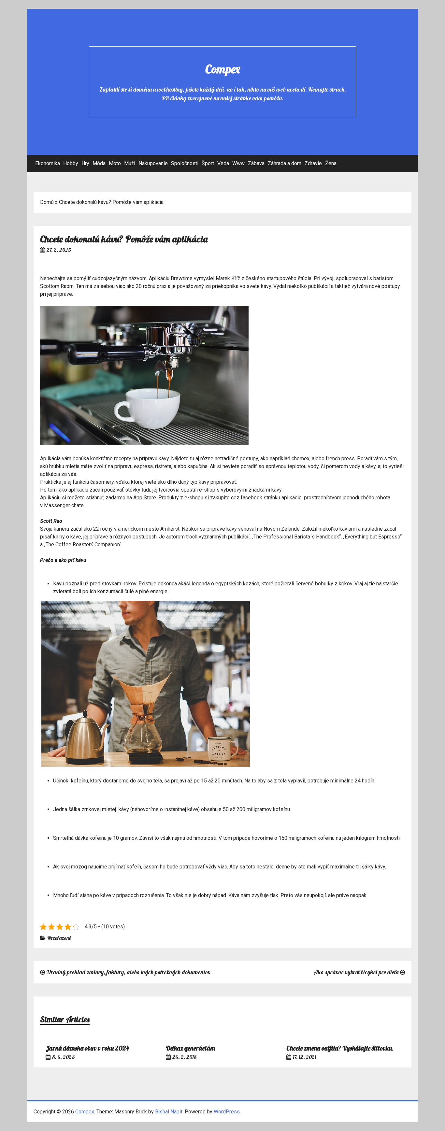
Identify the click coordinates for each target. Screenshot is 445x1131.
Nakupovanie (153, 163)
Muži (129, 163)
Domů (47, 202)
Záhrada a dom (284, 163)
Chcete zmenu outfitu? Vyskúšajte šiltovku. (340, 1048)
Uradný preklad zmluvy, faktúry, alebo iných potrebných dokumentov (128, 972)
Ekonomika (47, 163)
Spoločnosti (184, 163)
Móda (99, 163)
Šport (208, 163)
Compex (222, 69)
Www (238, 163)
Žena (331, 163)
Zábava (256, 163)
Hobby (70, 163)
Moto (115, 163)
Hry (85, 163)
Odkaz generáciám (190, 1048)
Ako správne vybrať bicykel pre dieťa (356, 972)
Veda (223, 163)
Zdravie (313, 163)
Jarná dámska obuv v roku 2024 (87, 1048)
